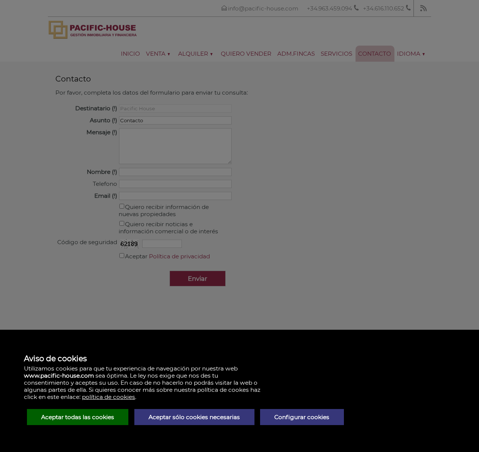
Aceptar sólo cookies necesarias (194, 417)
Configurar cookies (301, 417)
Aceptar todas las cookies (77, 417)
